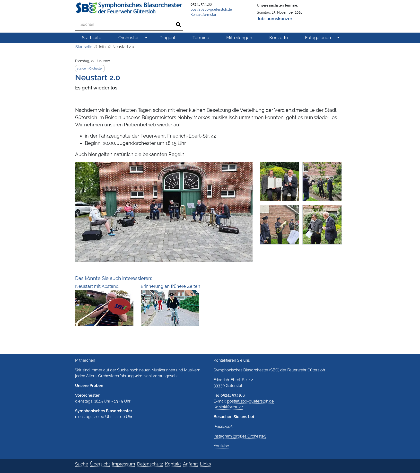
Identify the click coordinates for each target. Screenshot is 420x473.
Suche (81, 463)
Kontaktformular (203, 15)
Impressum (123, 463)
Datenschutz (150, 463)
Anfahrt (190, 463)
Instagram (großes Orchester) (240, 436)
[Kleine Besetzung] (281, 226)
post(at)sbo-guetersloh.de (211, 9)
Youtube (221, 446)
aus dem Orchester (90, 68)
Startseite (83, 46)
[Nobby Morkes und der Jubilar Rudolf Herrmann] (323, 226)
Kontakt (173, 463)
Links (205, 463)
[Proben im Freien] (164, 211)
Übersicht (100, 463)
